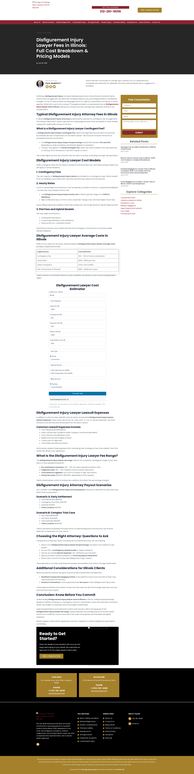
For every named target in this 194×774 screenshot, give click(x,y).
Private (53, 356)
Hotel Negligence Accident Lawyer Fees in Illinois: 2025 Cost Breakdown (138, 183)
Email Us (135, 723)
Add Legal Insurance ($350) (60, 370)
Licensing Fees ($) (56, 314)
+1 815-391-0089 (99, 688)
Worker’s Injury (106, 22)
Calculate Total (77, 393)
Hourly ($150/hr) (56, 387)
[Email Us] (129, 723)
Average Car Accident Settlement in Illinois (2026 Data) (138, 148)
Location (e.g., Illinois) (56, 292)
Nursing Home (132, 22)
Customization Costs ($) (57, 340)
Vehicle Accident (48, 22)
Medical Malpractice (63, 22)
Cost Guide (47, 32)
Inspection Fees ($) (56, 323)
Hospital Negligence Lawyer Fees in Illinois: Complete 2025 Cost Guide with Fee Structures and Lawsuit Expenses (138, 171)
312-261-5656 (110, 11)
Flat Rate (54, 384)
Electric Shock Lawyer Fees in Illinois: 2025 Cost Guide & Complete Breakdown (138, 159)
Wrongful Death (93, 22)
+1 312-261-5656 (56, 690)
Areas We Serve (144, 22)
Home (38, 32)
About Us (37, 22)
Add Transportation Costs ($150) (61, 373)
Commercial (55, 359)
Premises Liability (119, 22)
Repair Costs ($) (55, 331)
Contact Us (156, 22)
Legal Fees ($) (54, 306)
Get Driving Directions (57, 693)
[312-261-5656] (129, 718)
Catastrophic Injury (79, 22)
